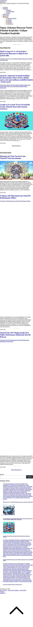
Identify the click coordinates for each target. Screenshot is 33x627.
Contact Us (2, 593)
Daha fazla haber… (16, 145)
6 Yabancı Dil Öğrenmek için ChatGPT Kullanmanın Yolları (15, 197)
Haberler (8, 13)
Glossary (2, 591)
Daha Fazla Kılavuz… (16, 469)
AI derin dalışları (10, 11)
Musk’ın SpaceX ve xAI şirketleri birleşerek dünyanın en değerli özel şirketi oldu (14, 53)
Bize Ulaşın (6, 15)
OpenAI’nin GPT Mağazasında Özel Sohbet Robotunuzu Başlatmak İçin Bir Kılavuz (15, 335)
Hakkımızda (6, 14)
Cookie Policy (23, 590)
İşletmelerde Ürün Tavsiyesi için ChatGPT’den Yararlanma (12, 157)
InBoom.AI (3, 2)
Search (2, 474)
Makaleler (5, 8)
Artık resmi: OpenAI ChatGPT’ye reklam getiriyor (12, 584)
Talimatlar (8, 10)
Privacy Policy (3, 590)
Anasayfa (5, 7)
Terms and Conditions (13, 590)
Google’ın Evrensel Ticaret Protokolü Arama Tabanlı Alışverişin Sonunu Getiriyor (15, 107)
